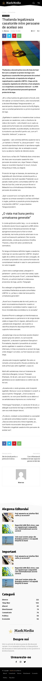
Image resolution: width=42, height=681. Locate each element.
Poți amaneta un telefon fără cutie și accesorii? (27, 514)
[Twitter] (9, 36)
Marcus (6, 31)
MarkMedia (12, 670)
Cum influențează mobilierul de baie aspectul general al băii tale (30, 459)
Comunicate (11, 12)
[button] (33, 3)
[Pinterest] (14, 36)
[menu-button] (38, 3)
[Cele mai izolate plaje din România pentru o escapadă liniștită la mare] (7, 540)
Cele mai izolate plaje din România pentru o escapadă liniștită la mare (26, 539)
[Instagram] (20, 662)
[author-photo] (21, 479)
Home (4, 12)
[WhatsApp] (19, 36)
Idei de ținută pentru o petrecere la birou (10, 458)
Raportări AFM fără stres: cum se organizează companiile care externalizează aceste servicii (27, 528)
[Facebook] (4, 36)
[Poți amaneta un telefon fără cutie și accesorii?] (7, 517)
